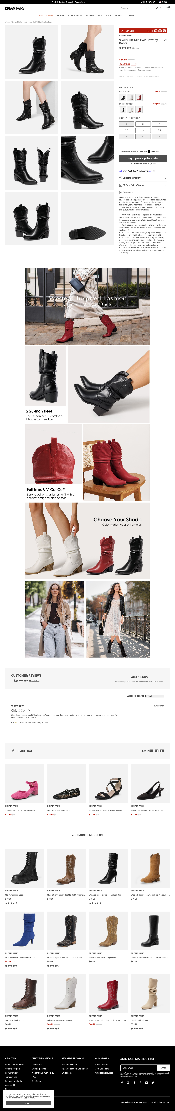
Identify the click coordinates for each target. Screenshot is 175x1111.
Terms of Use (11, 1077)
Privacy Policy (11, 1073)
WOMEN (90, 15)
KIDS (108, 15)
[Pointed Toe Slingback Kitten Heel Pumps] (150, 783)
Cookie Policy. (29, 1098)
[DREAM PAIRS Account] (156, 8)
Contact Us (37, 1065)
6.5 (143, 124)
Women (8, 22)
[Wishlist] (161, 8)
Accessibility (10, 1085)
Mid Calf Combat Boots (14, 895)
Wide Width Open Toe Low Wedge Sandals (105, 810)
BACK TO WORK (46, 15)
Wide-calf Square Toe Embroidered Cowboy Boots (150, 895)
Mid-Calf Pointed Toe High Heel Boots (20, 958)
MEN (100, 15)
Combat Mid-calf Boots (14, 1020)
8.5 (159, 130)
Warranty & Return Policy (43, 1073)
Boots (14, 22)
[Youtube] (146, 1082)
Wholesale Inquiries (104, 1073)
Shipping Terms (39, 1069)
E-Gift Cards (67, 1073)
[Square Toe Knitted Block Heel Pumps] (24, 783)
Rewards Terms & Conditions (75, 1069)
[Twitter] (152, 1082)
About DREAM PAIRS (14, 1065)
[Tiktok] (134, 1082)
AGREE (28, 1103)
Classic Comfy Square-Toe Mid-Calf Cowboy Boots (67, 895)
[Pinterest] (140, 1082)
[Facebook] (121, 1082)
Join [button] (163, 1068)
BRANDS (132, 15)
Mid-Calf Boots (22, 22)
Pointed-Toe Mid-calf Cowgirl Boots (103, 958)
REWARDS (119, 15)
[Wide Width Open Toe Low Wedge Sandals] (108, 783)
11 (127, 142)
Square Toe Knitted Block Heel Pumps (20, 810)
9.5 (143, 136)
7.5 (126, 130)
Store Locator (101, 1065)
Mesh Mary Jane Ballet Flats (58, 810)
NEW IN (60, 15)
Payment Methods (13, 1081)
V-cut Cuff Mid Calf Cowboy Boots (41, 22)
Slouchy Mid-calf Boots (140, 1020)
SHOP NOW (91, 2)
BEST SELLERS (75, 15)
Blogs (7, 1089)
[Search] (147, 8)
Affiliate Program (12, 1069)
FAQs (34, 1077)
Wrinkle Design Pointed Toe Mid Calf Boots (105, 895)
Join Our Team (102, 1069)
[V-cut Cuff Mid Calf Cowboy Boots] (122, 97)
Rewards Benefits (69, 1065)
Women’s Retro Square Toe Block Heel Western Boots (152, 958)
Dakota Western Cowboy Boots (59, 1020)
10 (159, 136)
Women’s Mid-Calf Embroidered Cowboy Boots (107, 1020)
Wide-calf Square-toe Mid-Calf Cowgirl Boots (64, 958)
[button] (164, 2)
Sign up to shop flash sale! (143, 158)
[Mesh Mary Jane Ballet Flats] (66, 783)
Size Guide (134, 118)
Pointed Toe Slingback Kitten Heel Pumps (147, 810)
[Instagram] (128, 1082)
